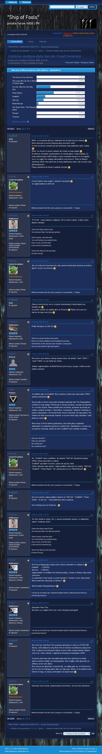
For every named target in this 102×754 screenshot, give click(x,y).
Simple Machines (23, 748)
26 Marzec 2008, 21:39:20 (40, 215)
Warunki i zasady (83, 748)
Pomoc (74, 748)
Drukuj (91, 129)
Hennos (12, 176)
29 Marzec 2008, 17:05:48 (40, 492)
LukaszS (13, 321)
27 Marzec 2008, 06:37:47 (40, 322)
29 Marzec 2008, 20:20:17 (40, 603)
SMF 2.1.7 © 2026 (11, 748)
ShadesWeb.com (23, 751)
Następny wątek (87, 63)
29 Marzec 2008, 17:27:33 (40, 514)
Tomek (12, 354)
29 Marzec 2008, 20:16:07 (40, 560)
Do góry (10, 719)
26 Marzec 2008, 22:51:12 (40, 261)
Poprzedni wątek (72, 63)
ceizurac (13, 215)
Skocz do (59, 733)
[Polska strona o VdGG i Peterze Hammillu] (10, 203)
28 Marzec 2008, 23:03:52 (40, 389)
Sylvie (41, 51)
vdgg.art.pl (67, 33)
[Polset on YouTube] (10, 585)
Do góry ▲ (93, 748)
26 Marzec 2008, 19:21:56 (40, 136)
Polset (12, 560)
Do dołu (10, 129)
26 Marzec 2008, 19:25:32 (40, 176)
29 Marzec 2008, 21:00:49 (40, 640)
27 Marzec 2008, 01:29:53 (40, 300)
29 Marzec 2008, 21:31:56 (40, 681)
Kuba (11, 389)
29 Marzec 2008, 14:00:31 (40, 454)
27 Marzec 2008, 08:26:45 (40, 354)
